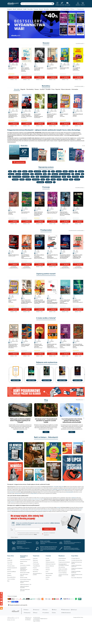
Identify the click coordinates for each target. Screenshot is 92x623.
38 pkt (36, 112)
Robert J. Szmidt (50, 117)
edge (32, 176)
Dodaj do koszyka (20, 162)
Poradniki (48, 89)
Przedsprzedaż (46, 230)
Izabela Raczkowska (76, 258)
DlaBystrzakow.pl (66, 609)
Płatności (48, 569)
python (65, 171)
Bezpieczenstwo (23, 561)
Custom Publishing (62, 572)
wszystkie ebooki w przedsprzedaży (76, 230)
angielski (81, 171)
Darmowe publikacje (11, 571)
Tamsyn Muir (62, 215)
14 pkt (11, 66)
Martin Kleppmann (50, 258)
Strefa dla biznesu (62, 558)
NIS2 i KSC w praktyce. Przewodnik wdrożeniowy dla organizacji (39, 256)
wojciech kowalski (55, 176)
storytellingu (40, 182)
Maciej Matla (57, 303)
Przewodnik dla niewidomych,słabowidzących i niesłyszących (23, 568)
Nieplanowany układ (64, 67)
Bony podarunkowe (11, 577)
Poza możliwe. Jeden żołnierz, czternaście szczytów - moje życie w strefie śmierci (26, 115)
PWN (54, 489)
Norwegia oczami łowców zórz (77, 300)
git (49, 174)
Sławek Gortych (37, 215)
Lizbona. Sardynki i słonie (64, 114)
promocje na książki (26, 138)
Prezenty (35, 567)
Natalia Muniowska (11, 255)
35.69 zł (14, 264)
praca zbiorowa (16, 176)
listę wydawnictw (18, 135)
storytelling (48, 182)
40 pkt (75, 298)
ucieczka (77, 179)
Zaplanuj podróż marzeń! (46, 274)
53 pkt (36, 253)
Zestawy (9, 573)
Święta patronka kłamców (12, 212)
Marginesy (61, 134)
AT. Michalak (10, 68)
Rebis (28, 134)
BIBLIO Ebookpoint (63, 570)
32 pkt (36, 298)
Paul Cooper (75, 347)
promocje (58, 507)
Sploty (54, 612)
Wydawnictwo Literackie (42, 134)
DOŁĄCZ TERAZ (48, 529)
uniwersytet (25, 174)
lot (9, 176)
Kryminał (42, 89)
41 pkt (75, 253)
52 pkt (62, 210)
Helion (34, 134)
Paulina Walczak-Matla (51, 303)
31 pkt (49, 210)
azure (42, 179)
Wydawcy (9, 575)
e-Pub (54, 486)
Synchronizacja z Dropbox (25, 579)
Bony (73, 9)
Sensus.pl (45, 609)
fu (72, 174)
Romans (37, 89)
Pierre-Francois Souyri (38, 347)
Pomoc (47, 579)
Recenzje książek (49, 573)
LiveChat (48, 577)
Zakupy (21, 563)
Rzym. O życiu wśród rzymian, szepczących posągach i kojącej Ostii (26, 301)
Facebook (1, 593)
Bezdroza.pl (74, 609)
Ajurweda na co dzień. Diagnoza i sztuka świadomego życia (77, 256)
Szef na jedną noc (12, 67)
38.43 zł (27, 264)
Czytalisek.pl (46, 612)
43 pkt (11, 210)
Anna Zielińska (11, 117)
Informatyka (74, 89)
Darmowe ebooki (54, 9)
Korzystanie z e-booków (25, 565)
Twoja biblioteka (36, 565)
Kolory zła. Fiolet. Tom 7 (52, 212)
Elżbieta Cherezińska (29, 510)
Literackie (62, 489)
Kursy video (30, 9)
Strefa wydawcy (62, 560)
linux (48, 179)
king (45, 174)
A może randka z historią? (46, 318)
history (59, 179)
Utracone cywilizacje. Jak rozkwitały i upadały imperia (78, 345)
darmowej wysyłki (69, 492)
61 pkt (24, 342)
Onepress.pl (36, 609)
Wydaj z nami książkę (63, 569)
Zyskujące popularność (12, 567)
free (37, 176)
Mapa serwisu (49, 575)
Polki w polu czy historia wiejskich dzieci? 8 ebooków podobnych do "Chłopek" (20, 420)
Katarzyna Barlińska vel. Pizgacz (46, 510)
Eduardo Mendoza (76, 70)
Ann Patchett (10, 214)
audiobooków (61, 486)
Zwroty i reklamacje (50, 565)
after (82, 176)
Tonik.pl (81, 617)
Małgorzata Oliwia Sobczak (52, 213)
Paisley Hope (23, 71)
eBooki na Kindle (23, 577)
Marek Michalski (37, 117)
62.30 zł (66, 264)
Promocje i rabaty (11, 565)
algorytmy (54, 174)
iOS (42, 499)
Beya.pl (35, 612)
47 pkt (36, 342)
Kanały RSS (1, 608)
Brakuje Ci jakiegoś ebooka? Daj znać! (48, 546)
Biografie (22, 89)
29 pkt (24, 112)
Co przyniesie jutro (25, 212)
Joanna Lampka (37, 303)
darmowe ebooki (18, 493)
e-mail (12, 529)
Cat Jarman (23, 346)
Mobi (57, 486)
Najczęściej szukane (46, 167)
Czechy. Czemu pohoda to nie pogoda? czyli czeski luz (65, 301)
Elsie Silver (75, 116)
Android (33, 499)
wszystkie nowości (80, 43)
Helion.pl (26, 609)
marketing (15, 179)
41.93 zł (79, 264)
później (22, 179)
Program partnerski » (21, 541)
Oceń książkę (35, 569)
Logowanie (35, 558)
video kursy (74, 497)
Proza (52, 89)
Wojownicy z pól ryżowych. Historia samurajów (38, 345)
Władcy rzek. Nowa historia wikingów (25, 345)
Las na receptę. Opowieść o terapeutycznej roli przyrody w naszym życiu (38, 116)
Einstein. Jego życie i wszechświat (38, 68)
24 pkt (49, 112)
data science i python (65, 174)
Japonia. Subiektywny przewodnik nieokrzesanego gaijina (52, 301)
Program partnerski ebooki (64, 562)
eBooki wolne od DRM (24, 572)
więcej (20, 431)
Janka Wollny (62, 116)
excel (71, 179)
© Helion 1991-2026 (11, 619)
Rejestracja (35, 560)
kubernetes (75, 176)
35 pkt (11, 112)
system (53, 179)
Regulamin (48, 560)
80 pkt (75, 342)
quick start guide (45, 176)
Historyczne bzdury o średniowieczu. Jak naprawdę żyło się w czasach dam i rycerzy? (13, 115)
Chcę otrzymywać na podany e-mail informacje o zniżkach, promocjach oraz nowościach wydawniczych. (28, 533)
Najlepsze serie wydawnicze (46, 362)
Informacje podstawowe (25, 559)
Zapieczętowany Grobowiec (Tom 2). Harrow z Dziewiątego (65, 213)
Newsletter (35, 571)
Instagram (1, 598)
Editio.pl (54, 609)
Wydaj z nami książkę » (45, 541)
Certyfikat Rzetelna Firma (76, 560)
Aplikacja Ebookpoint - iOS (25, 584)
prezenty (12, 492)
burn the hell (37, 171)
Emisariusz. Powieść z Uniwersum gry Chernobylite (52, 115)
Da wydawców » (67, 541)
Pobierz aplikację (66, 9)
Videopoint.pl (27, 612)
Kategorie (9, 9)
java (15, 171)
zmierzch (59, 171)
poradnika (12, 501)
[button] (83, 24)
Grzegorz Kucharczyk (51, 347)
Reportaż (57, 89)
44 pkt (75, 66)
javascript (11, 174)
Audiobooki (19, 9)
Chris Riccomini (57, 258)
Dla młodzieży (30, 89)
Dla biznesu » (20, 546)
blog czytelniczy (34, 493)
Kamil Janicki (62, 347)
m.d (32, 174)
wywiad (71, 171)
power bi (18, 174)
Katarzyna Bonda (13, 510)
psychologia (38, 174)
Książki (24, 9)
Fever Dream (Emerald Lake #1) (78, 114)
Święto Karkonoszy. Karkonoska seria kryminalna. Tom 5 (38, 213)
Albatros (68, 134)
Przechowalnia (36, 564)
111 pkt (49, 253)
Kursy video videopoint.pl (76, 577)
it (54, 182)
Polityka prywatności (50, 562)
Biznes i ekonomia (66, 89)
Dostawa (48, 567)
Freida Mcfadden (76, 213)
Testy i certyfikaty (11, 579)
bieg (10, 171)
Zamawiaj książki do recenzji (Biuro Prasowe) (64, 564)
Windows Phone (38, 499)
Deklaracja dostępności (50, 564)
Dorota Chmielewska (63, 303)
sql (82, 174)
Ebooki (14, 9)
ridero (30, 171)
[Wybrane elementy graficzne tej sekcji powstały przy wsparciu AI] (84, 145)
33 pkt (75, 210)
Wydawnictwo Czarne (53, 134)
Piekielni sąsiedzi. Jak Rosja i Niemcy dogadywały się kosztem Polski (51, 346)
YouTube (1, 601)
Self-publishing (62, 567)
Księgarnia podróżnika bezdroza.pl (75, 572)
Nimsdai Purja (23, 117)
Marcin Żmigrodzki (63, 258)
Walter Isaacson (37, 70)
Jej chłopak (75, 212)
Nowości (41, 9)
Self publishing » (67, 546)
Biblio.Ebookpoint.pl (67, 612)
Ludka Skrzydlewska (24, 258)
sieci (19, 171)
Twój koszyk (35, 562)
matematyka (36, 179)
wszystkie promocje (79, 187)
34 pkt (49, 66)
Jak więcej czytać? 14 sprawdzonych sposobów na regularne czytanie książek (46, 420)
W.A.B (68, 489)
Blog (46, 400)
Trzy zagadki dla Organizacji (76, 68)
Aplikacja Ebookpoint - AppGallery (24, 587)
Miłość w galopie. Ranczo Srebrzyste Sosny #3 (25, 69)
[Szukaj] (52, 3)
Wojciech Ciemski (37, 258)
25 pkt (36, 210)
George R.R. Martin (36, 510)
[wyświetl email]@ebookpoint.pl (41, 618)
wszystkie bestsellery (79, 86)
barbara (65, 179)
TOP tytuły (9, 564)
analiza (77, 174)
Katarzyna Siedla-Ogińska (77, 302)
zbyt (69, 176)
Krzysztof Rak (57, 347)
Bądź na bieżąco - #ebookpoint (46, 437)
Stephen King (22, 510)
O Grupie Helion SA (75, 558)
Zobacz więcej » (14, 537)
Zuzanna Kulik (62, 68)
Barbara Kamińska (24, 303)
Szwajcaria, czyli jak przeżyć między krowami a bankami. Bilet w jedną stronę (39, 301)
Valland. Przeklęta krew (13, 254)
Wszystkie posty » (80, 399)
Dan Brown (18, 510)
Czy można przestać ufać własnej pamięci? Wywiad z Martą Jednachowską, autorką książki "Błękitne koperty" (72, 421)
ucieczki (28, 179)
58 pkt (36, 66)
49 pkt (24, 298)
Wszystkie (17, 89)
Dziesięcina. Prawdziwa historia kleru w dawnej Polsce (65, 345)
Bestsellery (46, 9)
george (24, 171)
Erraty (47, 571)
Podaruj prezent (80, 9)
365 (53, 171)
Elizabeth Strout (50, 68)
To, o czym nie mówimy (52, 67)
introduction (26, 176)
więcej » (35, 534)
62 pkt (62, 253)
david (64, 176)
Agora (31, 134)
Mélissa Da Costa (24, 213)
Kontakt (47, 558)
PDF (52, 486)
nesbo (44, 171)
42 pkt (11, 298)
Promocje (36, 9)
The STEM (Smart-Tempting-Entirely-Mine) (25, 256)
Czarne (59, 489)
